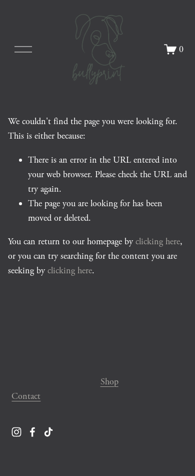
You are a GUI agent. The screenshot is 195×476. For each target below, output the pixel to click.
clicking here (158, 241)
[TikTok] (49, 432)
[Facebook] (33, 432)
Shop (109, 381)
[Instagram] (17, 432)
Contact (26, 396)
